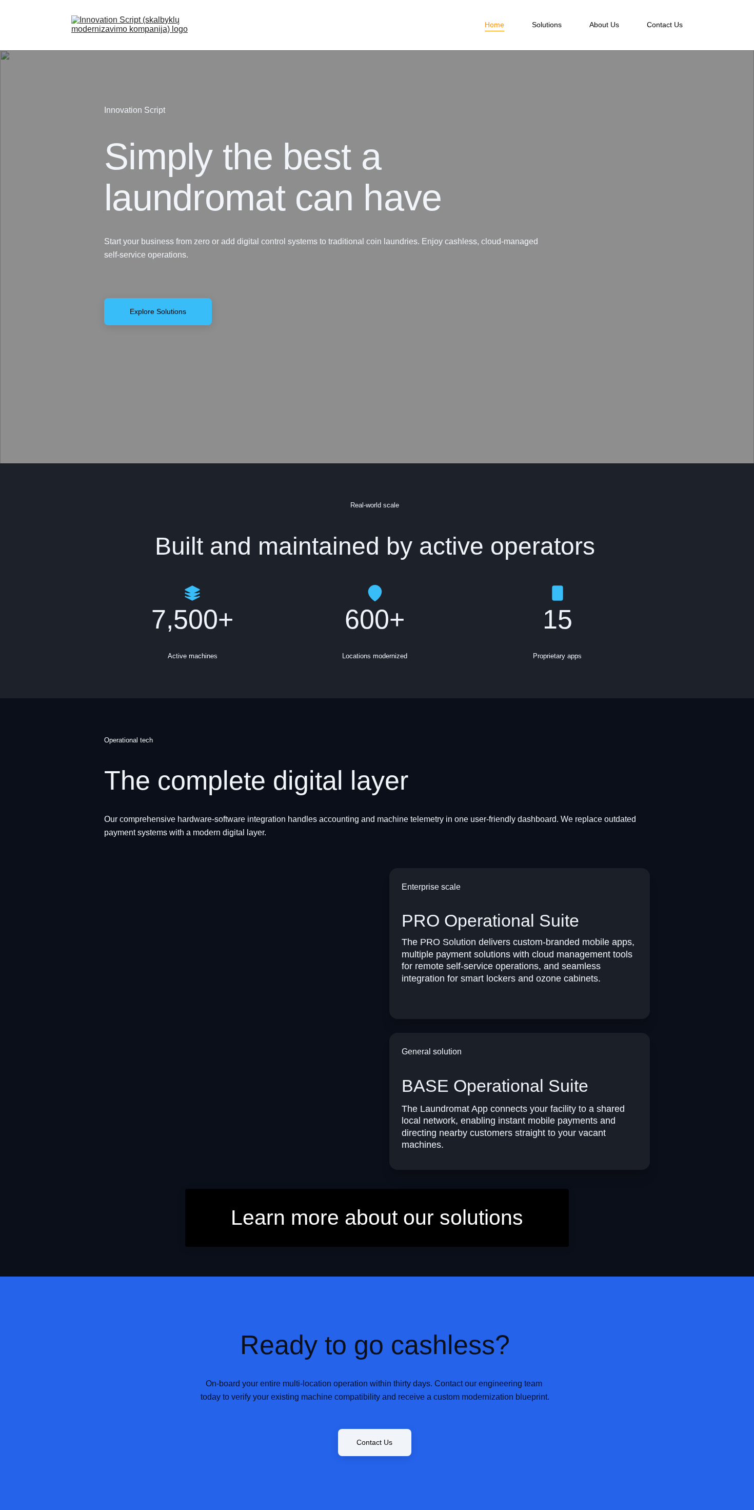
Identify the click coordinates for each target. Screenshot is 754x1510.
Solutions (547, 25)
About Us (604, 25)
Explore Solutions (158, 311)
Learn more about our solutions (377, 1217)
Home (494, 25)
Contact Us (665, 25)
